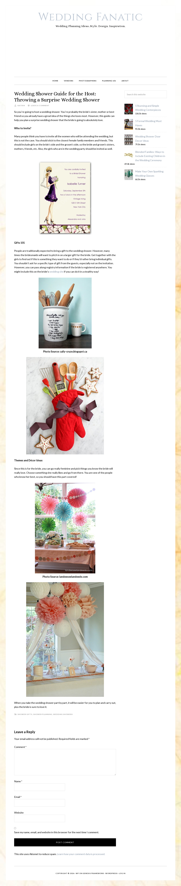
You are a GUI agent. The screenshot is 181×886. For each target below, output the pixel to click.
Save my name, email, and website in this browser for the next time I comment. (56, 832)
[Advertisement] (90, 55)
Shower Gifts (25, 714)
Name (18, 781)
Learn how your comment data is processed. (81, 854)
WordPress (111, 873)
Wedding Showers (63, 714)
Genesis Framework (93, 873)
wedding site (56, 271)
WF (77, 873)
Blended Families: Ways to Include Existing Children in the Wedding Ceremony (150, 156)
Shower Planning (42, 714)
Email (17, 796)
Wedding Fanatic (90, 17)
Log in (122, 873)
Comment (20, 746)
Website (19, 812)
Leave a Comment (40, 105)
